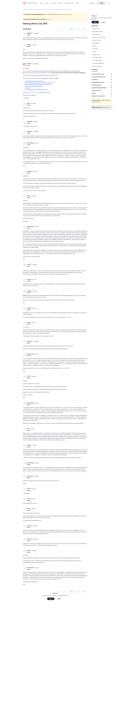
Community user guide (97, 57)
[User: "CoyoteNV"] (24, 265)
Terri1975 (29, 488)
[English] (30, 3)
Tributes (102, 93)
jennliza (28, 508)
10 (74, 29)
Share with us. (49, 19)
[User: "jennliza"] (24, 509)
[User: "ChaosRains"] (24, 45)
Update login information (97, 31)
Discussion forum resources (102, 96)
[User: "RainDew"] (24, 104)
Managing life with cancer (102, 82)
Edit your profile (95, 28)
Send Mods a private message (98, 37)
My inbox (94, 51)
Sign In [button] (51, 598)
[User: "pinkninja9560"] (24, 122)
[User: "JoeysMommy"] (24, 526)
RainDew (28, 103)
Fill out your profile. (106, 107)
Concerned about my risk (102, 74)
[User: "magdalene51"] (24, 33)
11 (76, 29)
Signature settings (96, 34)
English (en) (91, 3)
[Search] (97, 3)
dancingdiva (29, 171)
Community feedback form (98, 63)
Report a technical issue (97, 66)
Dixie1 (28, 428)
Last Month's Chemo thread (32, 92)
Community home (96, 43)
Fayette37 (29, 322)
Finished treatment (102, 85)
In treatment (102, 79)
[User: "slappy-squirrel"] (24, 476)
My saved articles (96, 54)
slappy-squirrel (30, 476)
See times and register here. (66, 14)
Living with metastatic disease (102, 87)
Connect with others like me (102, 77)
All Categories (95, 71)
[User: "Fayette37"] (24, 323)
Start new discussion (96, 40)
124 (84, 29)
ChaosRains (29, 44)
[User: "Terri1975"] (24, 489)
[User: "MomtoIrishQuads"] (24, 143)
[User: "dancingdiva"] (24, 172)
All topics (94, 46)
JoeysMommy (30, 525)
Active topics (95, 49)
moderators (29, 63)
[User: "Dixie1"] (24, 429)
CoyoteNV (29, 264)
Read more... (98, 101)
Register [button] (59, 598)
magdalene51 (29, 33)
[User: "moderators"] (24, 64)
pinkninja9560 (29, 121)
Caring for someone (102, 90)
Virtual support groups (97, 60)
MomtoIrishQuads (30, 143)
